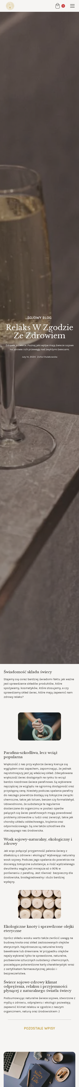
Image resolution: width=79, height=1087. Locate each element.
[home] (9, 6)
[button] (60, 6)
